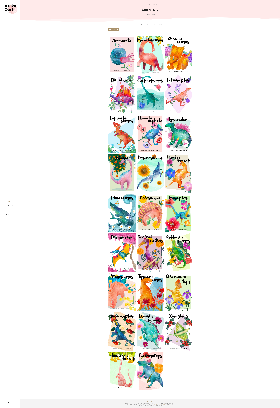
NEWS (10, 196)
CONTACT (10, 210)
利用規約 (163, 404)
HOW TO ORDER (10, 214)
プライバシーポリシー (155, 404)
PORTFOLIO (10, 205)
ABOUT (10, 219)
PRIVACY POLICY (150, 401)
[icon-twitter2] (9, 402)
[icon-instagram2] (11, 402)
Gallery (10, 201)
